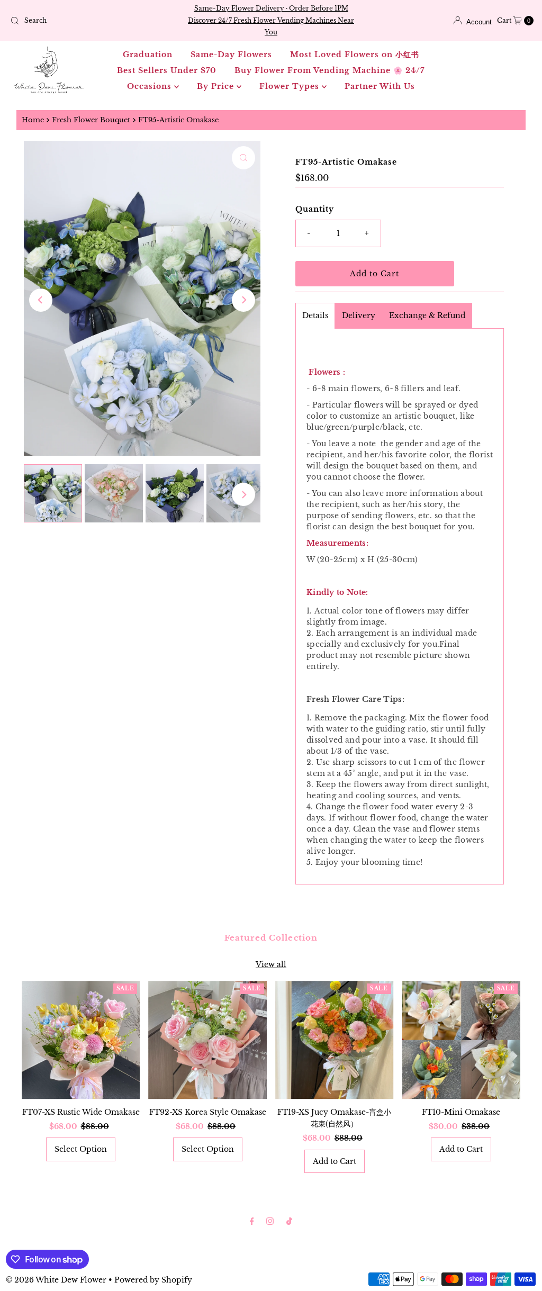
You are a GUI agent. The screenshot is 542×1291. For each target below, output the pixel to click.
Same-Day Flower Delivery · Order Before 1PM (271, 8)
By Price (217, 86)
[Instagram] (270, 1221)
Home (33, 120)
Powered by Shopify (153, 1280)
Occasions (150, 86)
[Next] (243, 300)
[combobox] (91, 20)
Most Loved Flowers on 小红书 (354, 54)
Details (315, 315)
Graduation (148, 54)
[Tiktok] (289, 1221)
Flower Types (290, 86)
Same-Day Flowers (231, 54)
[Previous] (40, 300)
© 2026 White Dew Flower (56, 1280)
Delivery (358, 315)
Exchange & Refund (427, 315)
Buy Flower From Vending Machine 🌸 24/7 (329, 70)
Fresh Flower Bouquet (91, 120)
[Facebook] (252, 1221)
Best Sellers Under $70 (166, 70)
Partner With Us (380, 86)
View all (271, 964)
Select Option (81, 1149)
